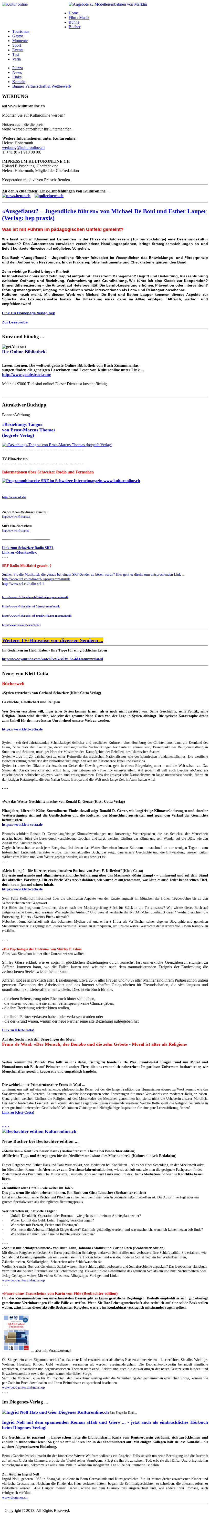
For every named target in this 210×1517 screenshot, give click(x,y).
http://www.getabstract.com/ (26, 374)
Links (17, 77)
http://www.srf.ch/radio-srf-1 (23, 584)
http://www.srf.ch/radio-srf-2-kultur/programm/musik (35, 597)
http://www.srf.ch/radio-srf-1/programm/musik (36, 579)
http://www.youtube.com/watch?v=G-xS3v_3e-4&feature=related (52, 659)
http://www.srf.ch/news (16, 516)
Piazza (17, 68)
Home (74, 13)
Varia (16, 59)
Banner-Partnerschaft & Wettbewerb (41, 86)
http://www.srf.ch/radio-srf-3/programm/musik (31, 606)
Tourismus (20, 31)
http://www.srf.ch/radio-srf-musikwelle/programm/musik (36, 615)
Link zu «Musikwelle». (19, 552)
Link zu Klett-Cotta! (18, 1030)
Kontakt (18, 81)
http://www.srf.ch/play (15, 530)
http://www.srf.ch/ (14, 497)
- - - (5, 1125)
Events (17, 50)
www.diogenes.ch (14, 1497)
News (17, 72)
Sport (16, 45)
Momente (20, 40)
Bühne (74, 22)
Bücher (74, 27)
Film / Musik (79, 17)
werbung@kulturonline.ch (23, 147)
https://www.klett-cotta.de (22, 729)
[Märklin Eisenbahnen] (108, 4)
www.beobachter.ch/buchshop (23, 1280)
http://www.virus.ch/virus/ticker (21, 624)
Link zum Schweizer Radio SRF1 (28, 548)
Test (15, 54)
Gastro (17, 36)
